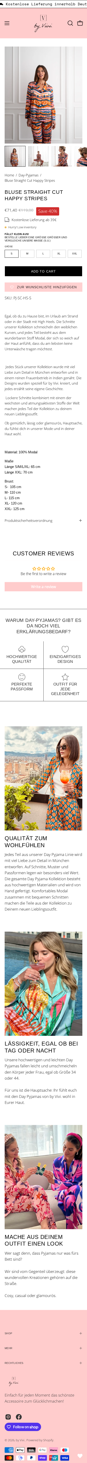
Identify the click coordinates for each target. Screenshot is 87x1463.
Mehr (8, 1348)
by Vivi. (20, 1440)
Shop (8, 1333)
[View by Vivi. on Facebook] (18, 1416)
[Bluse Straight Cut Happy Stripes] (15, 156)
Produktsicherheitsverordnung (28, 520)
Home (9, 175)
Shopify (48, 1440)
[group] (43, 4)
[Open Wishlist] (80, 1456)
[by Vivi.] (43, 23)
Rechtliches (14, 1363)
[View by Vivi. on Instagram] (8, 1416)
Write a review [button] (43, 586)
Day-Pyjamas (29, 175)
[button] (70, 23)
